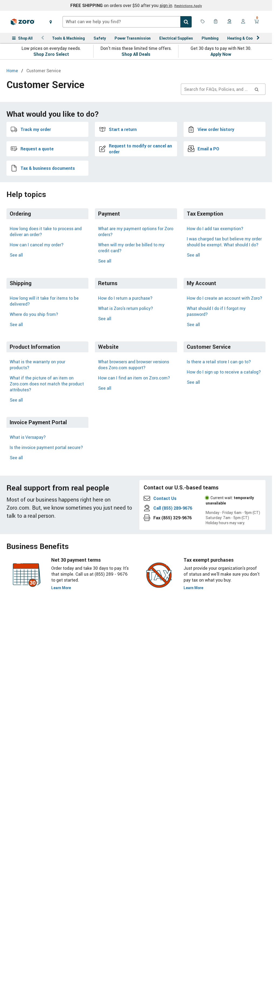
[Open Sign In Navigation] (243, 22)
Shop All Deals (136, 54)
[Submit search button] (186, 21)
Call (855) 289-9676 (172, 508)
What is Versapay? (28, 437)
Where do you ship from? (34, 314)
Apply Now (221, 54)
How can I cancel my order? (36, 245)
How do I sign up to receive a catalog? (224, 372)
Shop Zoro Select (51, 54)
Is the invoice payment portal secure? (46, 447)
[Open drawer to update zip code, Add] (50, 22)
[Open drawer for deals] (202, 22)
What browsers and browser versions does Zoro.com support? (133, 365)
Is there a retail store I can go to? (219, 362)
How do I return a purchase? (125, 298)
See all (16, 255)
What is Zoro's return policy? (125, 308)
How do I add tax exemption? (215, 229)
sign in (166, 5)
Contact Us (165, 498)
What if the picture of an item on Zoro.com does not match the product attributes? (47, 384)
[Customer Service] (229, 22)
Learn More (61, 587)
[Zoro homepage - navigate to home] (23, 22)
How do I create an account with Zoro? (224, 298)
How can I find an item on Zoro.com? (134, 378)
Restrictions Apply (188, 6)
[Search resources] (256, 89)
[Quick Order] (216, 22)
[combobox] (127, 21)
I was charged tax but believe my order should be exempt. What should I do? (224, 242)
